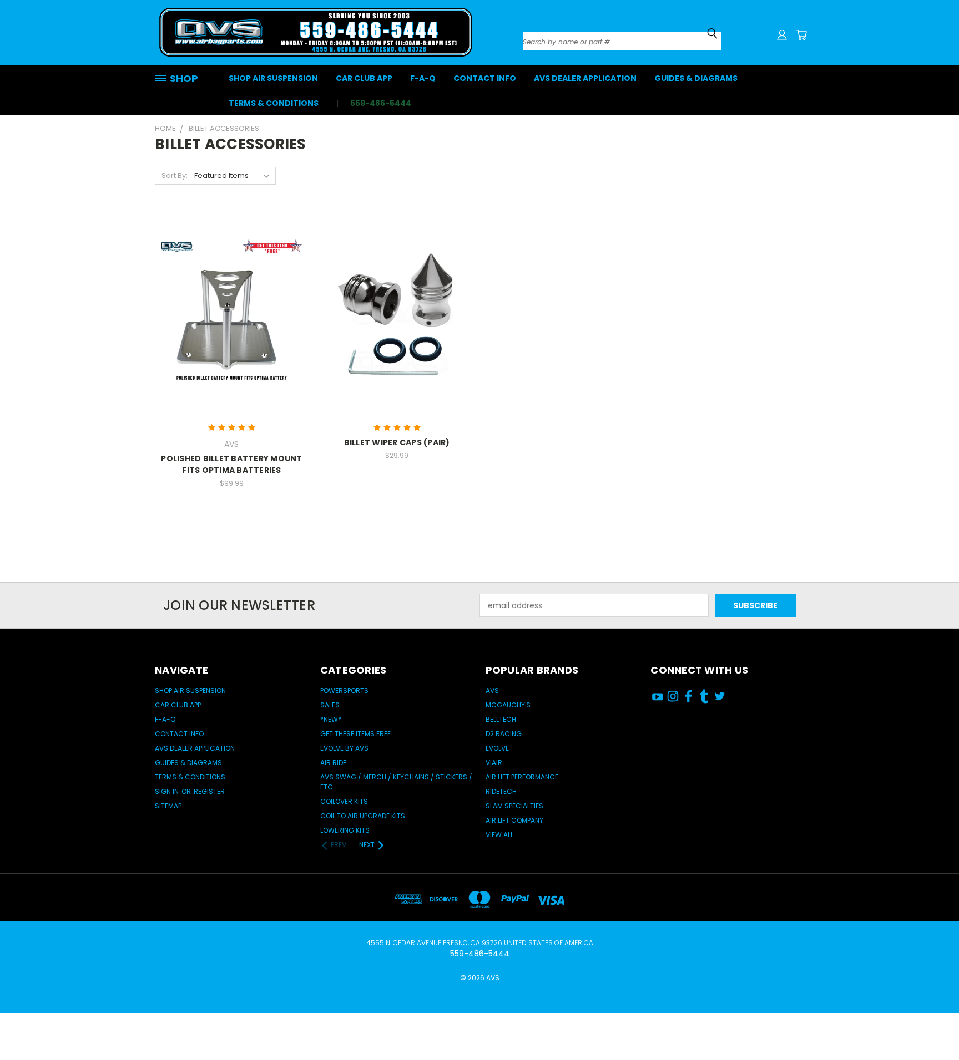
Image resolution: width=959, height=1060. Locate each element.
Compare (228, 312)
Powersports (344, 690)
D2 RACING (504, 733)
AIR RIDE (333, 762)
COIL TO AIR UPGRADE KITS (362, 816)
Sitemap (168, 806)
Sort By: (174, 175)
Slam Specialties (514, 806)
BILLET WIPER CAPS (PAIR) (397, 442)
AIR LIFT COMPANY (514, 820)
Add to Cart (231, 332)
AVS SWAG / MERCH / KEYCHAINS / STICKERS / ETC (396, 782)
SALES (330, 705)
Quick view (232, 290)
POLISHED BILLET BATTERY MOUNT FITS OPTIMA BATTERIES (231, 464)
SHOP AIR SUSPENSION (273, 78)
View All (499, 834)
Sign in (167, 791)
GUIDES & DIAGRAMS (696, 78)
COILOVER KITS (344, 801)
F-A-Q (423, 78)
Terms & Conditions (274, 103)
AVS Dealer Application (585, 78)
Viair (494, 762)
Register (209, 791)
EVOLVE (497, 748)
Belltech (501, 719)
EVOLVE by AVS (344, 748)
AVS (492, 690)
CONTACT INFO (484, 78)
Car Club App (364, 78)
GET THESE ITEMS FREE (355, 733)
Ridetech (501, 791)
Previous (929, 1017)
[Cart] (801, 34)
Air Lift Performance (522, 777)
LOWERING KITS (345, 830)
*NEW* (330, 719)
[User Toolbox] (782, 34)
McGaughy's (508, 705)
